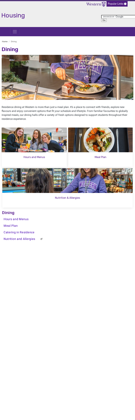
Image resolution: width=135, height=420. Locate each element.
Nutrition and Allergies (19, 239)
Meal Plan (11, 225)
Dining (8, 212)
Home (4, 41)
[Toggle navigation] (14, 31)
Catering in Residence (19, 232)
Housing (13, 15)
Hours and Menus (16, 219)
